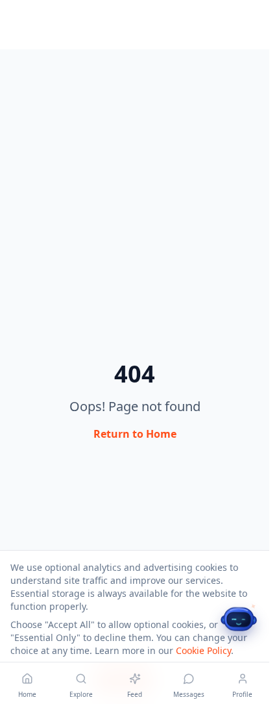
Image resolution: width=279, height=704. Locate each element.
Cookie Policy (203, 650)
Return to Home (134, 434)
